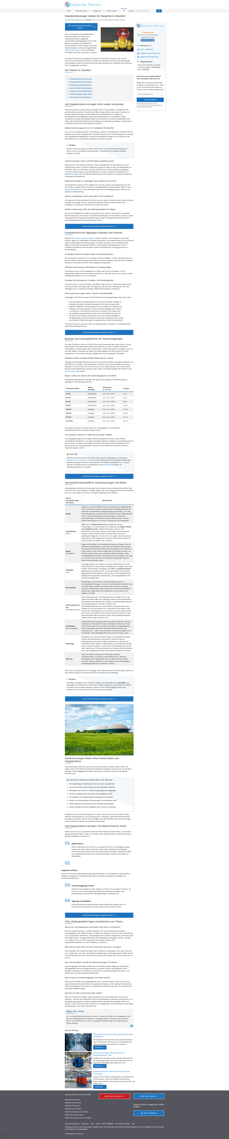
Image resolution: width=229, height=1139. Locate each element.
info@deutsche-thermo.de (150, 53)
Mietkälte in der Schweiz (73, 1109)
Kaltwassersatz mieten (72, 1100)
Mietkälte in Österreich (72, 1106)
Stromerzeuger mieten (72, 50)
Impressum (85, 1124)
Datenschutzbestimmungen (143, 105)
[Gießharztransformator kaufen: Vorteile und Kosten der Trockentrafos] (78, 1079)
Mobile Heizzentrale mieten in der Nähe (78, 1118)
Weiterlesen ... (100, 1047)
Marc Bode (71, 20)
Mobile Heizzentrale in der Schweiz (76, 1112)
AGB (92, 1124)
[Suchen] (159, 10)
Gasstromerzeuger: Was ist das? (81, 79)
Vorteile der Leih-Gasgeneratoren (81, 91)
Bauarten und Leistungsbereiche (80, 85)
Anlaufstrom (108, 465)
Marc (68, 1016)
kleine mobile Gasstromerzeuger (82, 238)
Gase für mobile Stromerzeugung (81, 88)
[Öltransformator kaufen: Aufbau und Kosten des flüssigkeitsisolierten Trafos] (78, 1061)
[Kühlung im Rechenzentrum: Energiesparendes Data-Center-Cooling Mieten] (78, 1042)
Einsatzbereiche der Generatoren (81, 82)
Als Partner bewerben (122, 1124)
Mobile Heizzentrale (81, 11)
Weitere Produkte (112, 11)
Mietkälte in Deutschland (73, 1103)
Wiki (124, 11)
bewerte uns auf (147, 40)
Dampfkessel (97, 11)
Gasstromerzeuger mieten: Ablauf (81, 94)
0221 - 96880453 (146, 49)
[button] (4, 1135)
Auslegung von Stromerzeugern (77, 460)
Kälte (68, 11)
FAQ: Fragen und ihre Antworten (80, 97)
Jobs (133, 1124)
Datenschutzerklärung (72, 1124)
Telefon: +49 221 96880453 (104, 1124)
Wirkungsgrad (74, 174)
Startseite (94, 20)
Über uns (131, 11)
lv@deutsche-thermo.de (149, 57)
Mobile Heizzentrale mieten (74, 1115)
